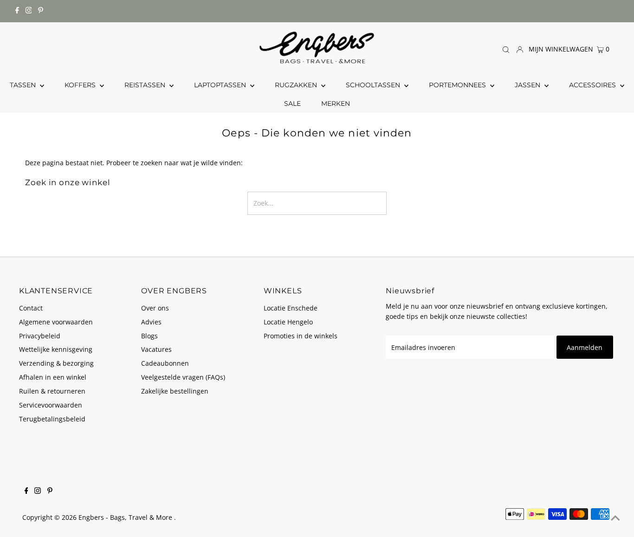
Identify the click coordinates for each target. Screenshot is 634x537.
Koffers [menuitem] (81, 85)
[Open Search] (506, 49)
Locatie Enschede (290, 308)
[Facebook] (17, 11)
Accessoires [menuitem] (593, 85)
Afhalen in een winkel (52, 377)
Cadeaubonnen (165, 363)
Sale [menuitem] (292, 103)
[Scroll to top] (615, 518)
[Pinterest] (40, 11)
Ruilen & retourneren (52, 391)
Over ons (155, 308)
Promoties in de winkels (300, 335)
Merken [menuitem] (335, 103)
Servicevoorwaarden (50, 405)
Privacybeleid (39, 335)
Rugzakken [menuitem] (297, 85)
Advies (151, 321)
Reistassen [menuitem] (145, 85)
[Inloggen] (520, 48)
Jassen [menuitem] (528, 85)
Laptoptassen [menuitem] (221, 85)
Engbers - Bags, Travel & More (126, 517)
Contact (31, 308)
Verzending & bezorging (56, 363)
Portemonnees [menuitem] (458, 85)
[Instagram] (28, 11)
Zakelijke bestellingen (174, 391)
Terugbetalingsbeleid (52, 418)
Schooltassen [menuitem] (374, 85)
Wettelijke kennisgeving (55, 349)
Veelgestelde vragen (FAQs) (183, 377)
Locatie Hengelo (288, 321)
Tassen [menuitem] (24, 85)
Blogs (149, 335)
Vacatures (156, 349)
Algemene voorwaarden (56, 321)
